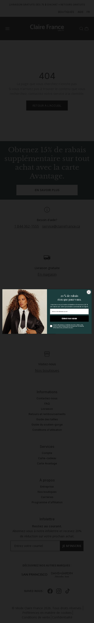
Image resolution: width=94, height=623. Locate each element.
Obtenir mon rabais (69, 319)
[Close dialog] (89, 292)
